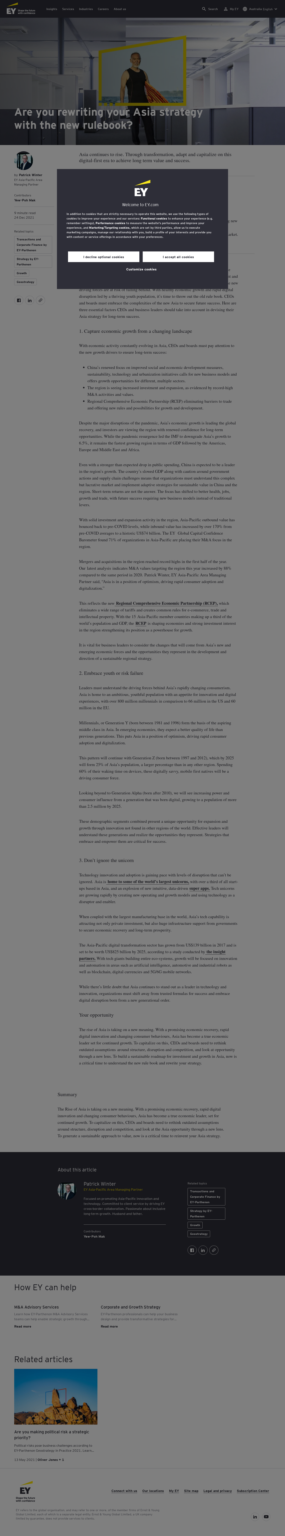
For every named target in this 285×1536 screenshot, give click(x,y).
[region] (142, 229)
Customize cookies (141, 269)
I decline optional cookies (103, 256)
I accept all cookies (178, 256)
